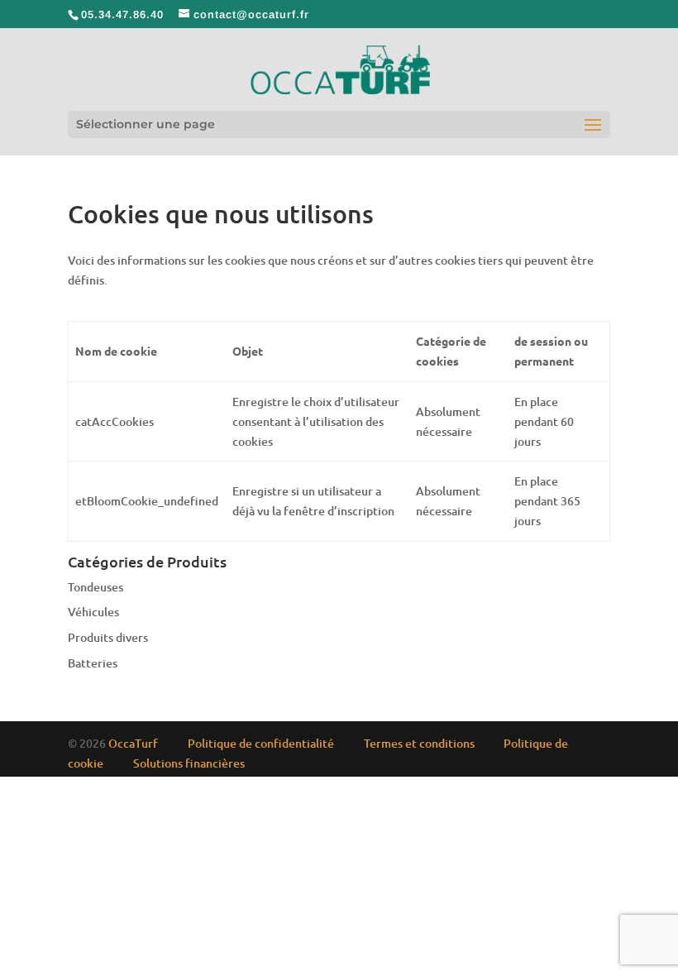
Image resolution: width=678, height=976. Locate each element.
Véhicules (93, 612)
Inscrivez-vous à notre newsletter (452, 14)
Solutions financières (189, 763)
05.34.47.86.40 (122, 14)
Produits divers (108, 637)
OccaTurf (133, 743)
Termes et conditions (419, 743)
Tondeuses (95, 587)
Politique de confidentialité (261, 743)
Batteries (92, 663)
